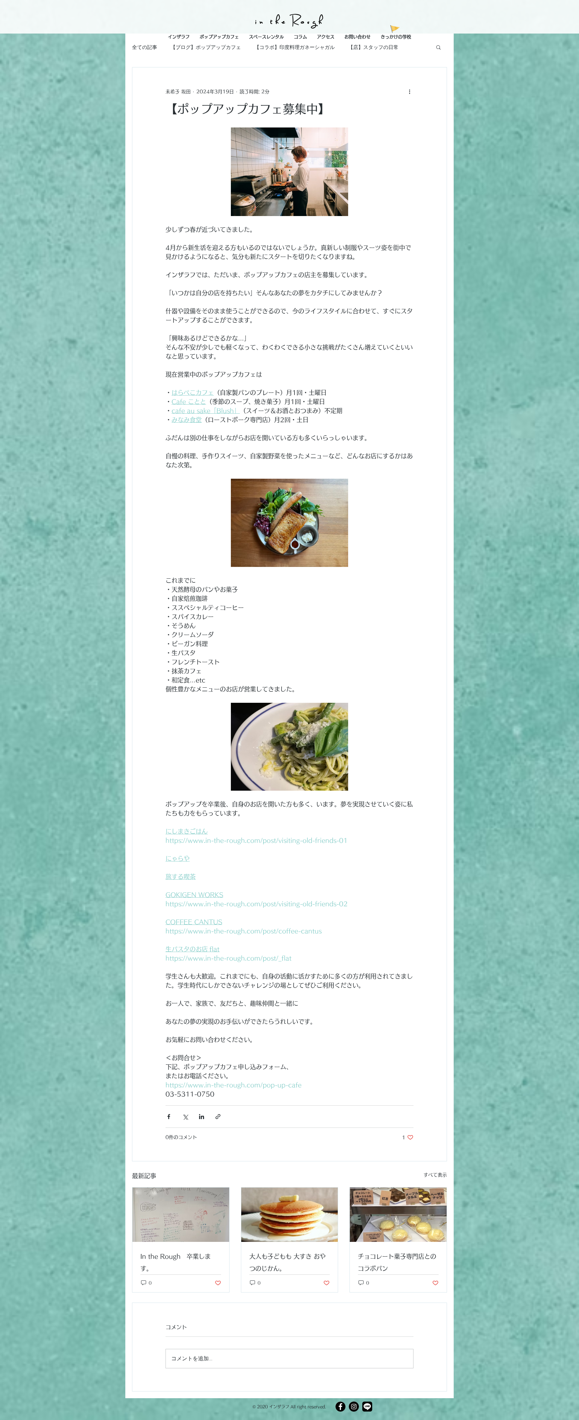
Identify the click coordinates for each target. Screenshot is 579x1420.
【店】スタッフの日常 (373, 47)
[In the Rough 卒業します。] (180, 1215)
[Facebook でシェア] (169, 1116)
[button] (396, 37)
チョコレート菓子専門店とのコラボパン (397, 1262)
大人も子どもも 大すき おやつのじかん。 (287, 1262)
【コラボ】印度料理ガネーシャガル (294, 47)
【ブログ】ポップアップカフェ (206, 47)
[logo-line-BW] (367, 1407)
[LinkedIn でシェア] (201, 1116)
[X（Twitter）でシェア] (185, 1116)
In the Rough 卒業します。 (175, 1262)
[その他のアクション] (409, 92)
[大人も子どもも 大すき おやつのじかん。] (289, 1215)
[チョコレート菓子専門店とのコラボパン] (398, 1215)
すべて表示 (435, 1174)
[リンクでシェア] (218, 1116)
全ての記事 (144, 47)
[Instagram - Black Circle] (354, 1407)
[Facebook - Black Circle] (340, 1407)
